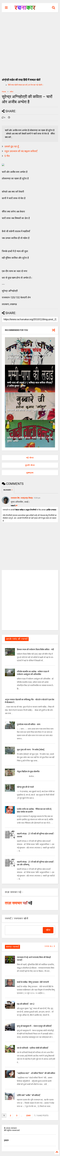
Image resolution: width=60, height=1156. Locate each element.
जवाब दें (13, 506)
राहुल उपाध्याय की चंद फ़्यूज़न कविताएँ (20, 151)
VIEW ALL (49, 946)
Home (4, 91)
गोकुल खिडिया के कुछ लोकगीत (28, 771)
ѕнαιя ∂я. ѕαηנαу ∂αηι (22, 497)
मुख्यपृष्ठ (30, 473)
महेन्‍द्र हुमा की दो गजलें (25, 787)
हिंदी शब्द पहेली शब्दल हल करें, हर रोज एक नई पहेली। (25, 85)
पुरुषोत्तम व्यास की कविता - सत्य (28, 724)
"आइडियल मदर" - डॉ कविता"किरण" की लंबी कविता (36, 1073)
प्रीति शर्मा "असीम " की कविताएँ (28, 1095)
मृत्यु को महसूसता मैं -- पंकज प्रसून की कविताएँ (34, 1026)
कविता (11, 91)
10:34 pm (37, 498)
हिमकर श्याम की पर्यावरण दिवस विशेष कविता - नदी (35, 649)
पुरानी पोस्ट (30, 465)
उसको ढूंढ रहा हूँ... (12, 146)
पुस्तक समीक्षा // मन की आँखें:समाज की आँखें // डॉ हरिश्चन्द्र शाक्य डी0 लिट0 (29, 357)
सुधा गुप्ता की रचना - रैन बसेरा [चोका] (30, 749)
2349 (28, 1116)
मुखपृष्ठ (6, 1140)
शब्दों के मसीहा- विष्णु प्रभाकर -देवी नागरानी (33, 982)
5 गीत (7, 156)
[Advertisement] (30, 44)
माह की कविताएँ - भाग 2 (25, 1004)
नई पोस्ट (30, 458)
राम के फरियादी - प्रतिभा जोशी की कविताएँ (32, 1048)
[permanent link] (9, 117)
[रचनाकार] (25, 8)
